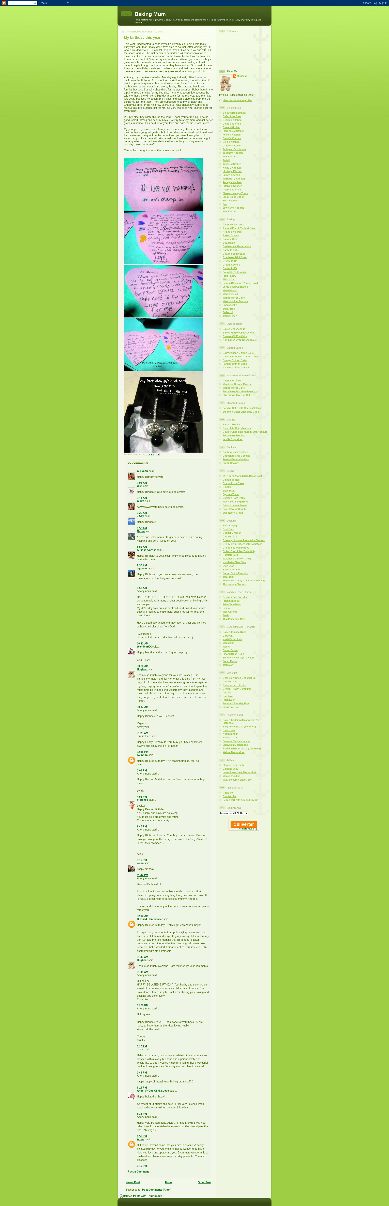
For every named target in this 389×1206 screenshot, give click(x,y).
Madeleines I (230, 290)
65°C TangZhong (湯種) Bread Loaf (242, 476)
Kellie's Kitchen (232, 167)
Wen (139, 485)
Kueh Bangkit (230, 734)
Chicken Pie (229, 796)
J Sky (140, 515)
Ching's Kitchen (232, 123)
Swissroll (228, 312)
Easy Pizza (229, 490)
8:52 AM (142, 528)
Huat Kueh (229, 730)
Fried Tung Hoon (232, 604)
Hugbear (142, 669)
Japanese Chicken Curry (237, 558)
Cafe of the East (232, 116)
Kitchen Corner (146, 549)
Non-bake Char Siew (234, 562)
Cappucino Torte (232, 380)
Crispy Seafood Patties (236, 547)
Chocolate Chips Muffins (237, 428)
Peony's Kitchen (232, 182)
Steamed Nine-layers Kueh (238, 657)
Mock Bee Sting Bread (235, 501)
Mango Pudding (231, 776)
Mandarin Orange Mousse (237, 384)
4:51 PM (142, 796)
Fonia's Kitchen (231, 134)
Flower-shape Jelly (233, 765)
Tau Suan (228, 665)
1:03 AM (142, 482)
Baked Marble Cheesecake (238, 332)
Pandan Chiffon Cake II (236, 367)
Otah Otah (228, 566)
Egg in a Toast (231, 494)
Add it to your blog (248, 829)
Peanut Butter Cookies (236, 459)
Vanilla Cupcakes (233, 439)
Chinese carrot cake (234, 685)
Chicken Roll (230, 536)
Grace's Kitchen (232, 145)
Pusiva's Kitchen (232, 186)
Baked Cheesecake (234, 329)
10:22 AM (142, 643)
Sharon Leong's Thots (235, 193)
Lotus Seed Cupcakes (235, 286)
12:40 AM (142, 916)
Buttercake (229, 242)
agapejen (142, 568)
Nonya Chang (230, 737)
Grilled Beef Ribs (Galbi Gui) (239, 551)
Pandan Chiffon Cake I (235, 364)
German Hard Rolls (234, 498)
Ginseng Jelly (230, 768)
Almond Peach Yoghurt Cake (239, 228)
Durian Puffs (230, 268)
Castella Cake (231, 250)
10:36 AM (142, 666)
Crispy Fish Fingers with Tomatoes (242, 544)
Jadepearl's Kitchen (234, 149)
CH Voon (142, 470)
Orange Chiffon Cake (235, 360)
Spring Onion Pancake (235, 573)
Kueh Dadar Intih (232, 639)
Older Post (204, 1182)
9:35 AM (142, 565)
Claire (140, 500)
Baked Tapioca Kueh (234, 632)
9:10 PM (142, 860)
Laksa (226, 608)
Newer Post (133, 1182)
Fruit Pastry (229, 275)
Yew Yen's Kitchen (233, 208)
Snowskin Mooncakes (235, 744)
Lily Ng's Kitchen (232, 171)
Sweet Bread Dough (234, 509)
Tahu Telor (228, 577)
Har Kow (228, 696)
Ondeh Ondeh (230, 650)
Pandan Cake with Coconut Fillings (242, 408)
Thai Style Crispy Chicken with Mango (244, 580)
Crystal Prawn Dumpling (237, 688)
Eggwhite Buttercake (235, 272)
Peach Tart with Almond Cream (240, 800)
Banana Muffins (232, 424)
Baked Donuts (231, 235)
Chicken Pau (230, 681)
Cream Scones (231, 264)
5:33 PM (142, 1113)
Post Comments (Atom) (156, 1189)
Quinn (141, 531)
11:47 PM (142, 875)
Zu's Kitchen (230, 211)
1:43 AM (142, 497)
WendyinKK (144, 646)
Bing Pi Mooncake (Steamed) (239, 726)
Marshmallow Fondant (235, 301)
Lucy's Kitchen (231, 175)
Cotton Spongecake (234, 253)
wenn (140, 863)
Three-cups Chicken (234, 584)
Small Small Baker (233, 197)
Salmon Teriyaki (232, 569)
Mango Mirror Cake (234, 297)
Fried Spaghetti (231, 600)
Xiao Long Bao (231, 707)
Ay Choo (142, 754)
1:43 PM (142, 1072)
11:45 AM (142, 972)
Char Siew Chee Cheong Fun (239, 678)
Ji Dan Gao (229, 279)
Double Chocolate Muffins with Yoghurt (245, 431)
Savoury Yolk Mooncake (236, 741)
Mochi (226, 646)
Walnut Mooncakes (234, 752)
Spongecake (230, 305)
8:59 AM (142, 546)
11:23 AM (142, 733)
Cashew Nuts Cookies (235, 452)
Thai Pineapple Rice (234, 619)
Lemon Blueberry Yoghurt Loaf (240, 283)
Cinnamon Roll (231, 479)
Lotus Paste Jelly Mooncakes (239, 772)
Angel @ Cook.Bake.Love (153, 1090)
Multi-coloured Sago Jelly (237, 779)
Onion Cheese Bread (235, 505)
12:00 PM (142, 1005)
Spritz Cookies (231, 463)
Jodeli (226, 160)
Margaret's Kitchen (234, 178)
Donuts (227, 487)
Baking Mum (150, 14)
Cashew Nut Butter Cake (237, 246)
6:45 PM (142, 826)
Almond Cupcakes (233, 224)
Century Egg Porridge (235, 597)
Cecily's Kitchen (232, 120)
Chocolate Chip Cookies (236, 455)
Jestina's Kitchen (233, 153)
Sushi (226, 615)
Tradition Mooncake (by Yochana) (242, 748)
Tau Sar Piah (230, 316)
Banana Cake (230, 239)
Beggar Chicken (232, 532)
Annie (140, 1139)
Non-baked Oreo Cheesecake (240, 340)
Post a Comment (138, 1171)
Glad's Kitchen (231, 142)
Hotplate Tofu (230, 555)
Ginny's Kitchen (232, 138)
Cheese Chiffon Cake (235, 336)
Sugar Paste (230, 661)
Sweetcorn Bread (233, 512)
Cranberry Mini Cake (235, 257)
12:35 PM (142, 751)
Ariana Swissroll (232, 231)
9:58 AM (142, 588)
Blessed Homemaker (150, 919)
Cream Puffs (230, 261)
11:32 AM (142, 957)
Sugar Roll (229, 308)
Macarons (228, 643)
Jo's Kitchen (230, 156)
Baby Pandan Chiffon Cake (238, 353)
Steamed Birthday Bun (236, 703)
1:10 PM (142, 1046)
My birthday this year (142, 38)
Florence (142, 799)
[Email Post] (157, 454)
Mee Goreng (230, 611)
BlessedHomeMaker (234, 112)
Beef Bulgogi (230, 525)
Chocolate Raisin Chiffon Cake (240, 356)
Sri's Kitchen (230, 200)
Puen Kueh (229, 699)
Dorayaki (228, 635)
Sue (225, 204)
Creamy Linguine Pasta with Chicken (244, 540)
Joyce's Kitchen (232, 164)
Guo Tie (227, 692)
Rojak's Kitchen (232, 189)
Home (168, 1182)
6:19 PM (142, 1087)
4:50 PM (142, 1136)
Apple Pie (228, 792)
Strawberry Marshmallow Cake (240, 391)
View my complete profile (237, 100)
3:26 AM (142, 512)
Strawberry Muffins (234, 435)
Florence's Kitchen (233, 131)
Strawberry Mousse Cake (237, 395)
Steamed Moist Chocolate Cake (241, 411)
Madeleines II (230, 294)
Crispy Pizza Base (233, 483)
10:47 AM (142, 707)
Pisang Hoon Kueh (233, 654)
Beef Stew (228, 529)
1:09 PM (142, 770)
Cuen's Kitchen (231, 127)
